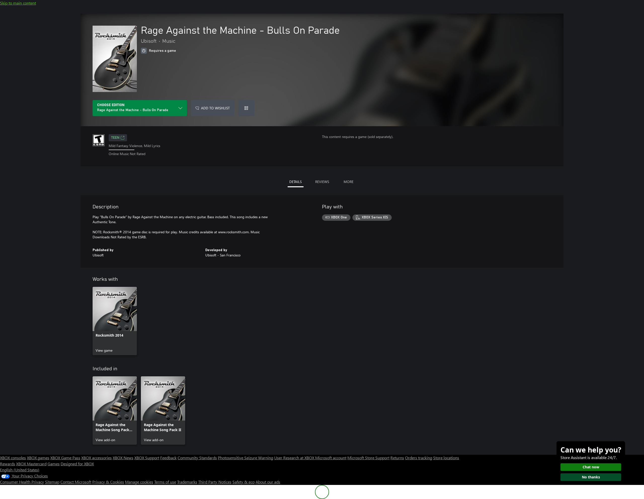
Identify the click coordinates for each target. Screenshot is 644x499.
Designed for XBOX (77, 463)
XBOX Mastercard (31, 463)
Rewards (7, 463)
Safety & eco (243, 481)
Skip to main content (18, 3)
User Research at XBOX (294, 457)
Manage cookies (139, 481)
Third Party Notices (214, 481)
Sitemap (52, 481)
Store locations (446, 457)
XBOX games (38, 457)
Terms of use (165, 481)
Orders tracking (418, 457)
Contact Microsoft (75, 481)
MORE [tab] (348, 181)
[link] (115, 321)
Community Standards (197, 457)
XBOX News (123, 457)
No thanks (591, 477)
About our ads (268, 481)
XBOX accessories (96, 457)
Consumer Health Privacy (22, 481)
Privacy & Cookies (108, 481)
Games (54, 463)
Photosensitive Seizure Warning (245, 457)
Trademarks (187, 481)
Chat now (591, 467)
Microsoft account (330, 457)
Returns (397, 457)
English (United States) (19, 469)
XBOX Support (146, 457)
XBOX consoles (13, 457)
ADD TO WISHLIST (215, 108)
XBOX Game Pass (65, 457)
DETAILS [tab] (295, 181)
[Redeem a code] (246, 108)
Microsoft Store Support (368, 457)
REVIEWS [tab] (322, 181)
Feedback (168, 457)
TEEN (115, 138)
